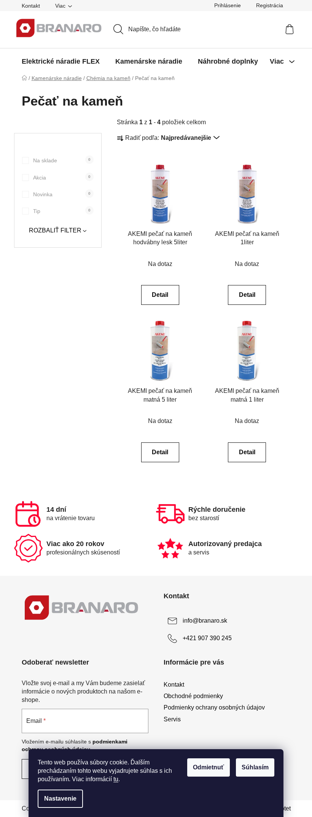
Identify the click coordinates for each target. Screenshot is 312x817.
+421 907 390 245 (207, 638)
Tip (62, 211)
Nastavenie (60, 798)
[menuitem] (60, 61)
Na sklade (62, 160)
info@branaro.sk (205, 621)
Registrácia (269, 5)
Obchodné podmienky (193, 696)
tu (115, 779)
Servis (172, 719)
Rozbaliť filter (55, 230)
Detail (160, 295)
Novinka (62, 194)
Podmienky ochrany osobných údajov (214, 707)
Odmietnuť (208, 767)
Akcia (62, 178)
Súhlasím (255, 767)
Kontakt (31, 6)
